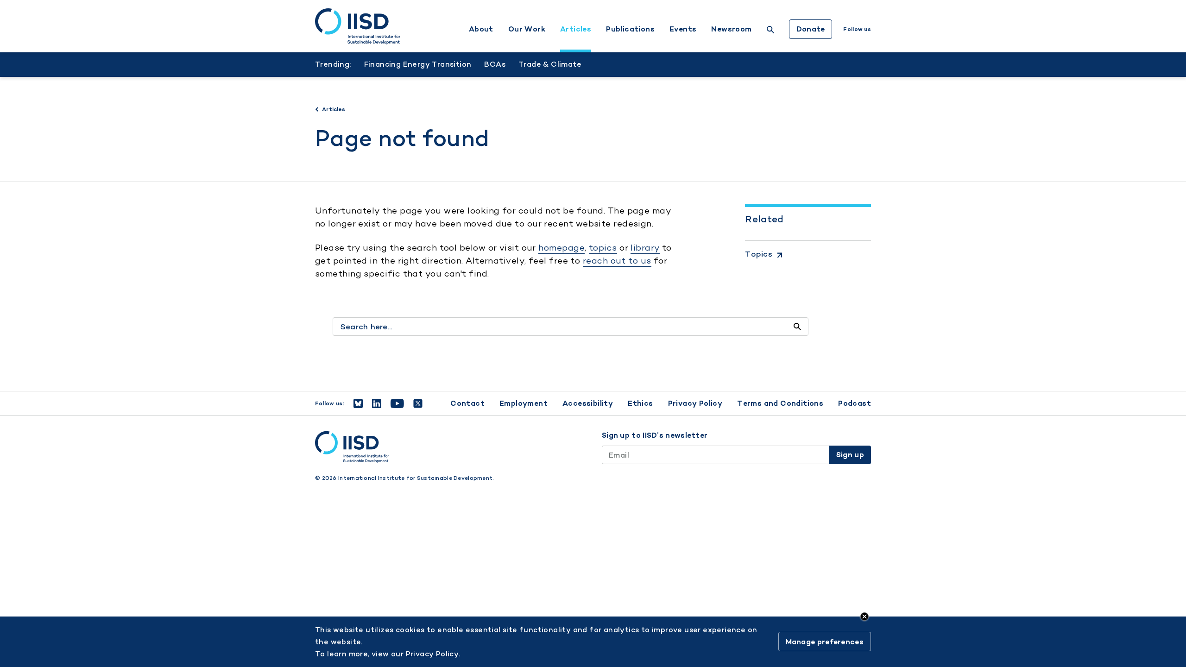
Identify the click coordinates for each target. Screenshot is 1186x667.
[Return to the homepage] (357, 26)
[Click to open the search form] (770, 31)
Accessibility (587, 403)
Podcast (854, 403)
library (645, 247)
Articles (575, 29)
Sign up (850, 454)
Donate (810, 29)
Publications (630, 29)
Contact (467, 403)
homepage (561, 247)
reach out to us (617, 260)
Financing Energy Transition (418, 64)
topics (603, 247)
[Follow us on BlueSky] (358, 403)
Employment (523, 403)
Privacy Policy (695, 403)
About (481, 29)
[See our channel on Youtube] (397, 403)
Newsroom (731, 29)
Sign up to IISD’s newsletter (654, 435)
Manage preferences (825, 642)
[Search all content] (797, 326)
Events (682, 29)
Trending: (333, 64)
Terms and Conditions (780, 403)
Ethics (640, 403)
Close (864, 616)
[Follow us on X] (418, 403)
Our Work (526, 29)
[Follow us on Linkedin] (376, 403)
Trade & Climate (549, 64)
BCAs (494, 64)
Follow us (857, 29)
